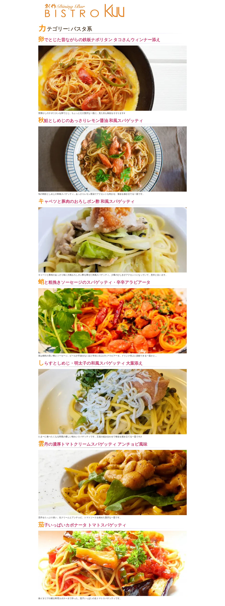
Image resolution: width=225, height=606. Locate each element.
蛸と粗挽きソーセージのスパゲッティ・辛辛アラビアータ (94, 282)
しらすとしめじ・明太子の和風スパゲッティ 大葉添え (90, 363)
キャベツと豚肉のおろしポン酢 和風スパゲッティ (86, 201)
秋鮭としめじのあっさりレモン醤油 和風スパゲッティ (90, 120)
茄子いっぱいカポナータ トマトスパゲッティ (82, 524)
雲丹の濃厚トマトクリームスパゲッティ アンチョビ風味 (92, 444)
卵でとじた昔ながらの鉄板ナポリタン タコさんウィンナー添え (99, 39)
